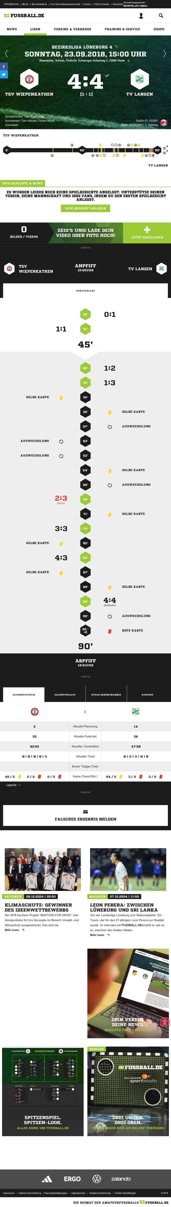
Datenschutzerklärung (30, 1193)
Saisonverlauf (64, 695)
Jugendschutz (78, 1193)
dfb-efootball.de (39, 4)
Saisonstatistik (24, 695)
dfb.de (25, 4)
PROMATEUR (11, 4)
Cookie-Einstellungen (125, 1193)
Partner (87, 4)
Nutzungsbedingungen (55, 1193)
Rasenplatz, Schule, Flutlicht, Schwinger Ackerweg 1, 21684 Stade (82, 60)
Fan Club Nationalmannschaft (65, 4)
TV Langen (139, 94)
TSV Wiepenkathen (29, 94)
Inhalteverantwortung (100, 1193)
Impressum (9, 1193)
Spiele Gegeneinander (106, 695)
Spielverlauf (85, 291)
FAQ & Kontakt (101, 4)
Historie (147, 695)
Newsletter (118, 4)
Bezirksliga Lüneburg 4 (82, 47)
